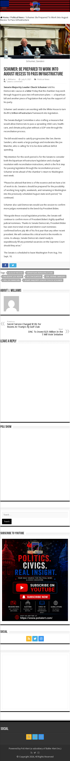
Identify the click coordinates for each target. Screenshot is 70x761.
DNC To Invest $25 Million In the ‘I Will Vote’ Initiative (45, 332)
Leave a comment (14, 82)
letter (29, 91)
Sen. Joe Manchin (11, 280)
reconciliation (34, 277)
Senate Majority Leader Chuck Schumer (43, 280)
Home (5, 17)
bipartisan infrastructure (40, 273)
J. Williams (11, 79)
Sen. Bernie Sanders (55, 277)
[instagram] (41, 638)
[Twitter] (35, 638)
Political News (17, 17)
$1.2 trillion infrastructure (19, 113)
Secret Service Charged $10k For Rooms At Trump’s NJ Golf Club (24, 324)
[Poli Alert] (35, 6)
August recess (15, 273)
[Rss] (29, 638)
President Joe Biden (12, 277)
